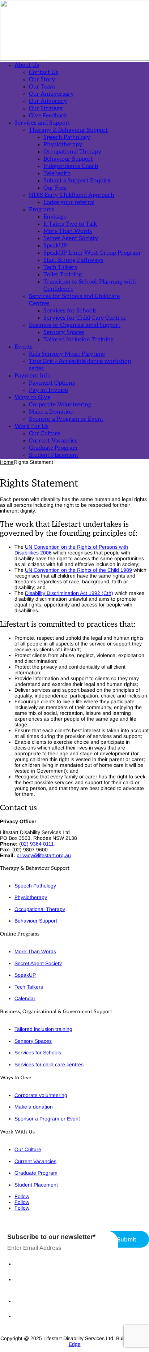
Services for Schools (70, 310)
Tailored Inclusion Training (78, 339)
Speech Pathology (66, 137)
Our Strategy (46, 108)
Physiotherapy (62, 144)
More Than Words (67, 231)
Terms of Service (33, 1316)
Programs (41, 209)
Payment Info (32, 375)
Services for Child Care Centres (84, 318)
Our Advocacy (48, 101)
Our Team (42, 86)
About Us (26, 65)
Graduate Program (53, 448)
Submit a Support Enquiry (77, 180)
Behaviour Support (68, 159)
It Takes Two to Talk (70, 224)
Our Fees (55, 188)
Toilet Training (62, 274)
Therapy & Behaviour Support (68, 130)
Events (23, 347)
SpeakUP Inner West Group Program (91, 253)
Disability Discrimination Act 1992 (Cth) (69, 593)
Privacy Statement (35, 1264)
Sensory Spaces (63, 332)
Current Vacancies (53, 440)
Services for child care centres (49, 1064)
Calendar (24, 998)
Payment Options (52, 383)
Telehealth (57, 173)
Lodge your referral (68, 202)
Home (7, 462)
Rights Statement (34, 1301)
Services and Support (42, 123)
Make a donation (33, 1107)
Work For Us (31, 426)
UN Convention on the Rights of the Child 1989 (78, 570)
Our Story (42, 79)
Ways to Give (32, 397)
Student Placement (53, 455)
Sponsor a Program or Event (66, 419)
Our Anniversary (51, 94)
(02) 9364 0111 (36, 844)
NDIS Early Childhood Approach (71, 195)
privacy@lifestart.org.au (44, 855)
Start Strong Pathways (73, 260)
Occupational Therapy (72, 151)
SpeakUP (55, 245)
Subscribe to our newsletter (51, 1236)
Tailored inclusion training (43, 1029)
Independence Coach (70, 166)
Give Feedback (48, 115)
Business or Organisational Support (74, 325)
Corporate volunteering (40, 1095)
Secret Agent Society (70, 238)
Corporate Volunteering (60, 404)
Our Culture (44, 433)
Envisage (55, 216)
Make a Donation (51, 412)
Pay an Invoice (48, 390)
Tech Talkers (60, 267)
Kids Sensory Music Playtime (67, 354)
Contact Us (43, 72)
